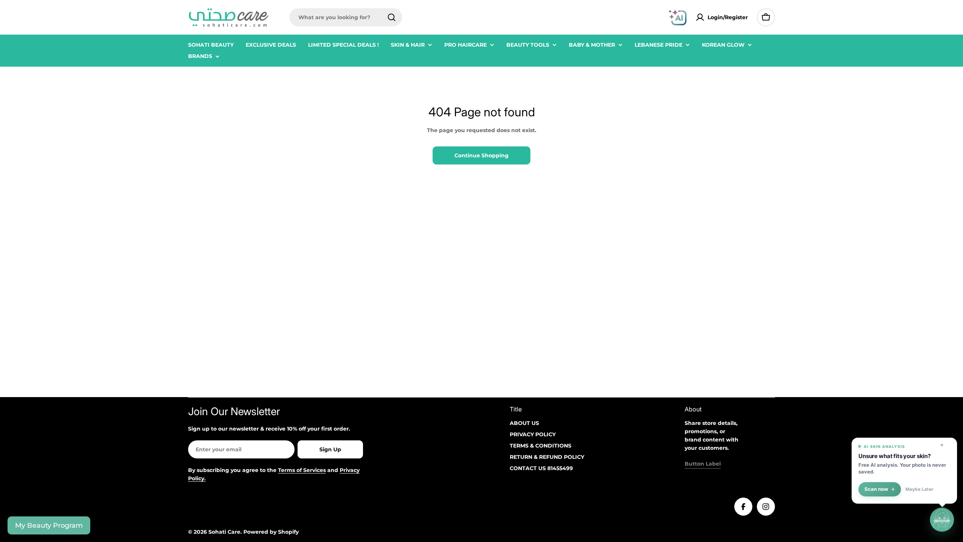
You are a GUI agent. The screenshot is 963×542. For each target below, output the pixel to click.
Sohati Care (224, 531)
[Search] (391, 17)
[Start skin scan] (942, 521)
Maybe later (919, 489)
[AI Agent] (677, 17)
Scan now (876, 489)
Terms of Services (302, 470)
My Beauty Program (49, 525)
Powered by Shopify (271, 531)
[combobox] (345, 17)
